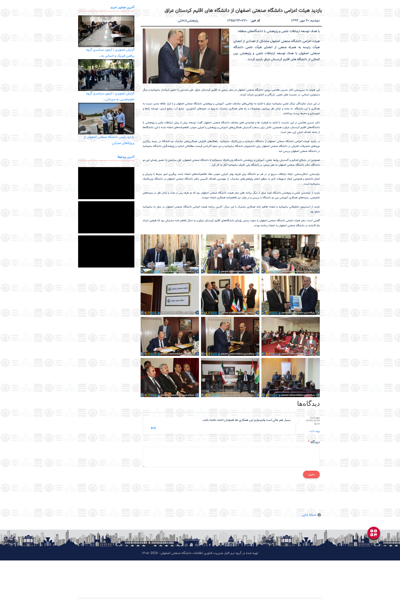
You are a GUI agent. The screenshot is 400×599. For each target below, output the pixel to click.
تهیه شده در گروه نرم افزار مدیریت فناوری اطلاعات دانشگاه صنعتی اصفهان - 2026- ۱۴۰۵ (200, 553)
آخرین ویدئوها (126, 156)
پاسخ (153, 428)
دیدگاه (315, 442)
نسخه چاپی (310, 515)
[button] (186, 56)
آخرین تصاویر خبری (122, 7)
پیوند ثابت (314, 431)
